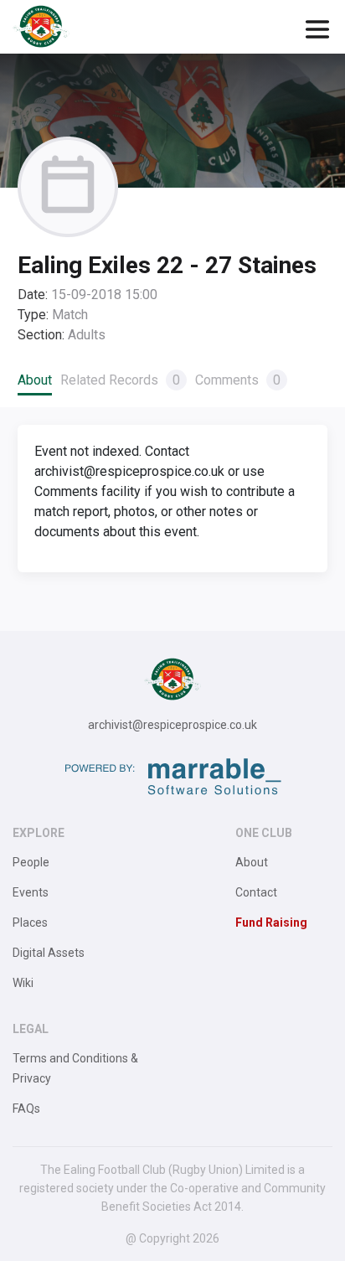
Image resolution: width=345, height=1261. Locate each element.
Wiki (23, 983)
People (31, 862)
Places (30, 922)
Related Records (120, 380)
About (35, 380)
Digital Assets (49, 952)
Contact (256, 892)
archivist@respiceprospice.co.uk (172, 724)
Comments (238, 380)
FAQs (26, 1108)
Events (31, 892)
